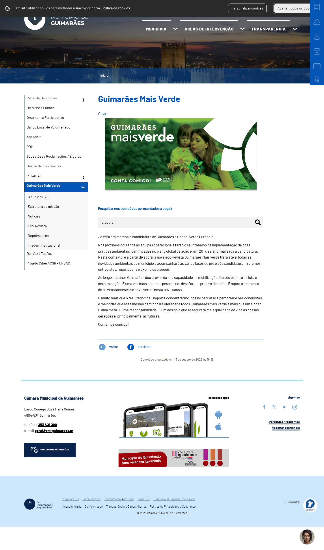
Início (104, 75)
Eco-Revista (37, 226)
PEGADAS (34, 176)
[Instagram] (295, 407)
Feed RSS (144, 499)
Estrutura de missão (43, 206)
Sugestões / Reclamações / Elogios (54, 156)
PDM (30, 147)
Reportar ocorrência (286, 427)
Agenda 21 (35, 137)
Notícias (34, 216)
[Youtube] (284, 407)
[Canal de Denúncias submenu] (83, 100)
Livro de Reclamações (38, 504)
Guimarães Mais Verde (44, 185)
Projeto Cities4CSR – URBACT (49, 263)
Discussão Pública (40, 108)
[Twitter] (274, 407)
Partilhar (144, 347)
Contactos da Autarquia (119, 499)
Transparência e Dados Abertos (126, 506)
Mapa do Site (70, 499)
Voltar (113, 347)
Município (156, 29)
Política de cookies (115, 8)
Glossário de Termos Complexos (174, 499)
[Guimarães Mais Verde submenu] (83, 187)
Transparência (268, 29)
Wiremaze (292, 502)
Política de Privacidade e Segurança (173, 506)
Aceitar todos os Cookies (296, 8)
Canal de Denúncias (42, 98)
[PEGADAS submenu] (83, 177)
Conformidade (94, 506)
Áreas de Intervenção (209, 29)
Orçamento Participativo (45, 117)
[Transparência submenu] (295, 29)
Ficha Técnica (91, 499)
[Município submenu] (175, 29)
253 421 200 (47, 425)
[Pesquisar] (257, 222)
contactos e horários (54, 449)
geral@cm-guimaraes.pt (54, 431)
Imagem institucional (44, 245)
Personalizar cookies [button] (247, 8)
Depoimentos (38, 236)
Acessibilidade (71, 506)
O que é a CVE (38, 197)
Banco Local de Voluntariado (48, 127)
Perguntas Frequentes (284, 421)
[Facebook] (264, 407)
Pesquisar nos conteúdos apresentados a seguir (135, 208)
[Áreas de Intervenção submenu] (242, 29)
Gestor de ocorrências (44, 166)
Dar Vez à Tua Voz (39, 253)
